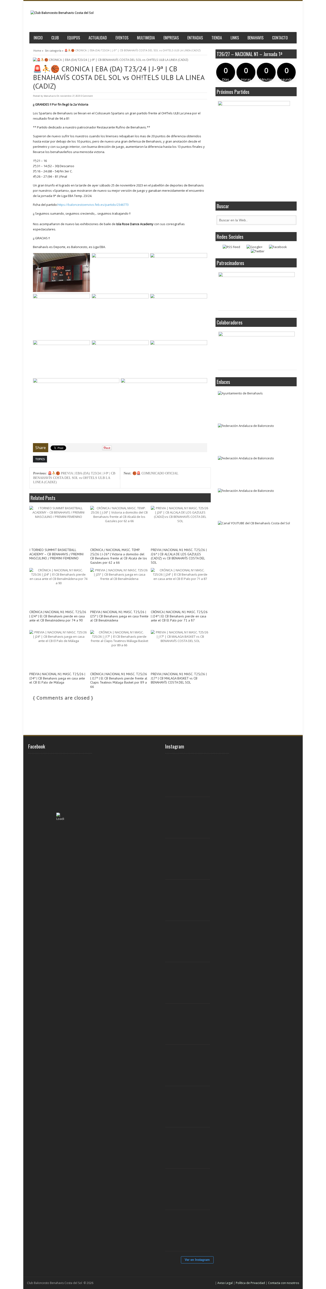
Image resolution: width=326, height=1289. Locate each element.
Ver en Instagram (197, 1260)
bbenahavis (50, 95)
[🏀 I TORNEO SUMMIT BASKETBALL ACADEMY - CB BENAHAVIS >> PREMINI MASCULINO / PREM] (190, 776)
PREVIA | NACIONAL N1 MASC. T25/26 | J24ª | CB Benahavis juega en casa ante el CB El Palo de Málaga (57, 678)
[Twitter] (257, 251)
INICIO (38, 38)
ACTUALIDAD (98, 38)
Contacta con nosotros (283, 1283)
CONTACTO (280, 38)
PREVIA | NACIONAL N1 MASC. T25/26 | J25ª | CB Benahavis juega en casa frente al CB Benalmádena (119, 616)
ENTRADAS (195, 38)
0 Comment (87, 95)
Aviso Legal (225, 1283)
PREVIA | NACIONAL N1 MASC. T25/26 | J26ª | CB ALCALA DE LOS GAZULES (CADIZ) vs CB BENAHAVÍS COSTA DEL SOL (179, 556)
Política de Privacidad (250, 1283)
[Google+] (255, 247)
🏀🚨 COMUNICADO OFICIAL (151, 473)
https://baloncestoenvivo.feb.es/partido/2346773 (93, 204)
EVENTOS (122, 38)
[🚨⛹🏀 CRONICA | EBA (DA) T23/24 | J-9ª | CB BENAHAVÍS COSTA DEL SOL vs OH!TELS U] (120, 60)
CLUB (55, 38)
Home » (38, 50)
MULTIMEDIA (146, 38)
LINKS (235, 38)
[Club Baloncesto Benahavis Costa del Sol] (62, 13)
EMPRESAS (171, 38)
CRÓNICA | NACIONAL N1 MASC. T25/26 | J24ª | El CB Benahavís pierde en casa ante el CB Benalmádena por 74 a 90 (57, 616)
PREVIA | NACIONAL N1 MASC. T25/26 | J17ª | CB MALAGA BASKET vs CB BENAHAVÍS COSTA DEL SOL (179, 678)
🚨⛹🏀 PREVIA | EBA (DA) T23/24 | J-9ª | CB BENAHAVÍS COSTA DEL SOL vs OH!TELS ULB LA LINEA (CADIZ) (74, 478)
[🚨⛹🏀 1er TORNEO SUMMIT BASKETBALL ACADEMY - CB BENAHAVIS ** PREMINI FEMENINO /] (190, 900)
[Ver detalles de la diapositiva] (256, 290)
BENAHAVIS (255, 38)
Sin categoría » (54, 50)
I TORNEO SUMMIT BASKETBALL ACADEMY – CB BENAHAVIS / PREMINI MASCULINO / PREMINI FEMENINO (56, 554)
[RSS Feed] (231, 247)
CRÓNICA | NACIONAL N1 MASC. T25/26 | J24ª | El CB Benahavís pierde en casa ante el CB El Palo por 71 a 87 (179, 616)
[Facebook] (278, 247)
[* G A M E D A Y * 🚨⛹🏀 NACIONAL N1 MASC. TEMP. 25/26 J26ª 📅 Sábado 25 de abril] (190, 1231)
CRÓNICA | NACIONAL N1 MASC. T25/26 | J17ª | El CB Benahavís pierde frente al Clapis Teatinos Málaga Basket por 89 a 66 (118, 680)
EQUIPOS (73, 38)
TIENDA (216, 38)
